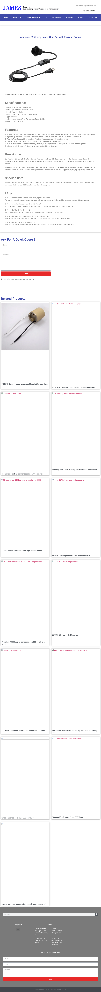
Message (6, 967)
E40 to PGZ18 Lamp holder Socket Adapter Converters (73, 387)
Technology (69, 17)
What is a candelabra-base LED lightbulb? (17, 818)
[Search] (96, 914)
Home (6, 17)
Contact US (93, 17)
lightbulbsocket (45, 989)
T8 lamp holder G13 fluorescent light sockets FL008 (21, 551)
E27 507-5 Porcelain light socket (65, 635)
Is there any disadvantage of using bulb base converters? (23, 904)
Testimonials (56, 17)
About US (81, 17)
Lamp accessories (32, 17)
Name (5, 956)
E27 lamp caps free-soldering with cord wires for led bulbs (75, 469)
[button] (18, 929)
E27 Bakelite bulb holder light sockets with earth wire (22, 474)
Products (16, 17)
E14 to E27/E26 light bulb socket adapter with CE (71, 556)
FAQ (46, 17)
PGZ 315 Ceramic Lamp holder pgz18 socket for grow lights (24, 384)
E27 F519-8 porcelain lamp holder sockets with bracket (23, 730)
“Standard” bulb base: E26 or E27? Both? (68, 817)
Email (5, 961)
